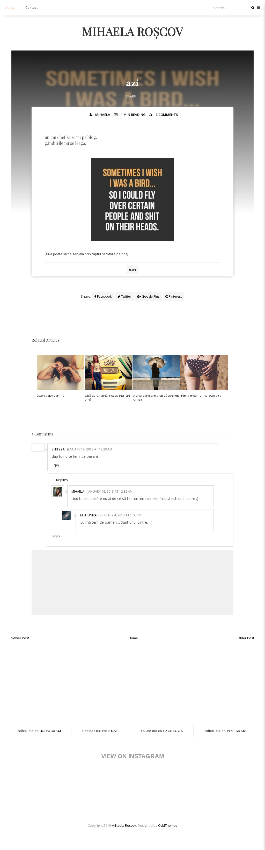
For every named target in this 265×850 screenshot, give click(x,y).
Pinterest (175, 296)
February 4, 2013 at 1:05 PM (119, 515)
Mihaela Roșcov (132, 31)
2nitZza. (58, 449)
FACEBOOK (162, 731)
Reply (55, 465)
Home (133, 638)
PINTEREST (226, 731)
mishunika (88, 515)
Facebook (104, 296)
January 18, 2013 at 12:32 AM (109, 491)
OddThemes (168, 825)
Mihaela (77, 491)
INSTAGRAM (39, 731)
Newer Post (20, 638)
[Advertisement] (132, 680)
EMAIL (101, 731)
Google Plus (150, 296)
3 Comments (167, 114)
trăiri (131, 96)
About (10, 7)
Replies (62, 479)
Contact (31, 7)
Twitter (125, 296)
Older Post (246, 638)
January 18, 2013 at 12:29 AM (89, 449)
